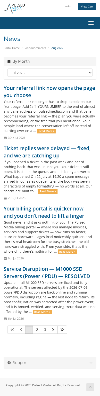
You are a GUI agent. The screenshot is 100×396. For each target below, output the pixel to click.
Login (67, 6)
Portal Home (12, 48)
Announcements (35, 48)
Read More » (47, 131)
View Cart (87, 6)
